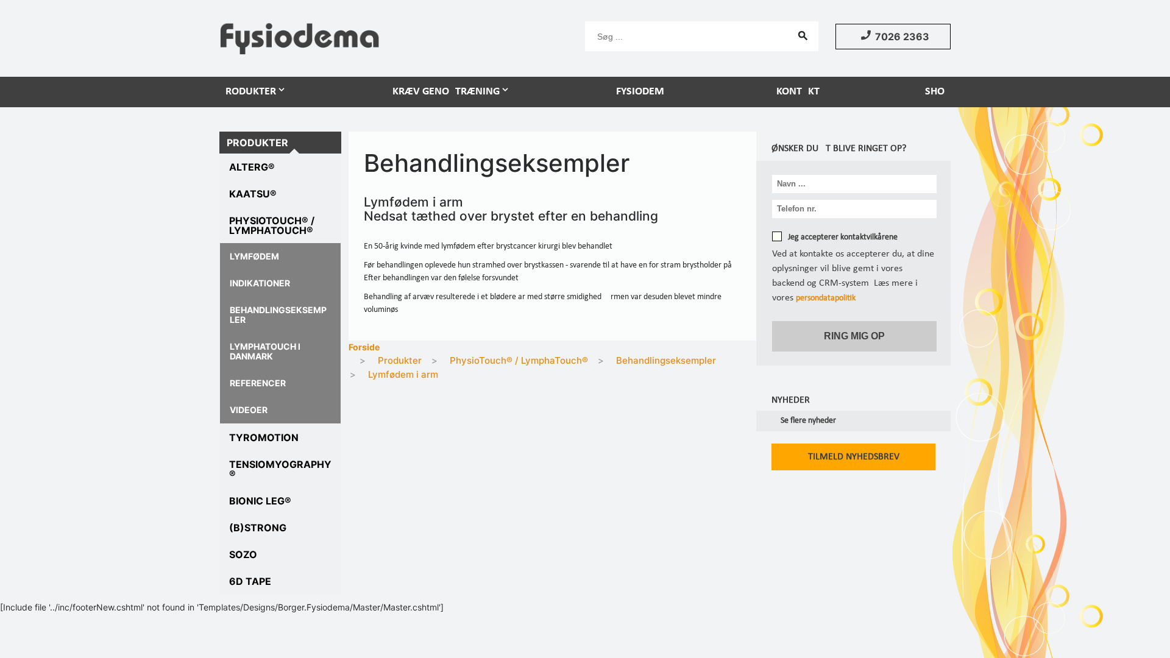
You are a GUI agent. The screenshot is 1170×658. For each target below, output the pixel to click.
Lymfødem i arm (403, 374)
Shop (938, 91)
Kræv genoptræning (446, 91)
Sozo (243, 554)
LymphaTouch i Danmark (265, 351)
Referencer (258, 383)
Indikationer (260, 283)
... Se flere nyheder (803, 421)
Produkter (247, 91)
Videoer (249, 410)
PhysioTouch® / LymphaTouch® (271, 225)
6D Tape (250, 581)
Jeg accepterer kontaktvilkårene (843, 237)
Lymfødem (254, 256)
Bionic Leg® (260, 501)
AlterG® (252, 167)
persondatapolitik (826, 298)
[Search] (803, 35)
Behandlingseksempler (278, 315)
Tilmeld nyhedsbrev (853, 457)
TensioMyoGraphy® (280, 469)
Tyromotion (264, 437)
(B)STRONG (257, 528)
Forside (364, 347)
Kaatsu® (253, 194)
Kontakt (798, 91)
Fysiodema (643, 91)
